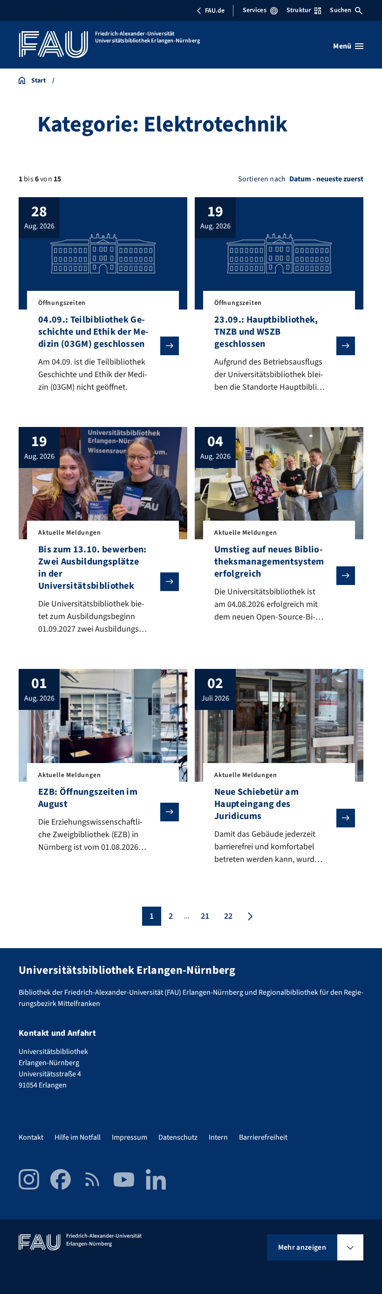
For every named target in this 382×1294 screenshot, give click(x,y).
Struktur (298, 10)
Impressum (129, 1137)
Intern (218, 1137)
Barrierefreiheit (263, 1137)
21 (205, 916)
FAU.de (215, 10)
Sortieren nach (262, 179)
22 (228, 916)
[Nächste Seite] (249, 916)
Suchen (340, 10)
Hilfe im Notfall (78, 1137)
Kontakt (31, 1137)
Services (254, 10)
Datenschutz (178, 1137)
